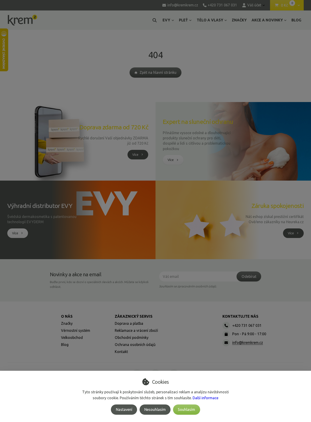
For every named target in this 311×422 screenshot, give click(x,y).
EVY (166, 20)
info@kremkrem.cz (247, 342)
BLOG (296, 20)
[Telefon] (226, 325)
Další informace (205, 398)
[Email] (226, 342)
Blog (65, 345)
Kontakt (121, 352)
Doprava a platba (129, 323)
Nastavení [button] (124, 409)
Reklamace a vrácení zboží (136, 330)
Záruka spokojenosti (278, 205)
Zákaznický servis (134, 316)
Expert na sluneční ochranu (198, 121)
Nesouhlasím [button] (155, 409)
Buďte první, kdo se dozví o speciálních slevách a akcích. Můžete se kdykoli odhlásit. (99, 284)
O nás (67, 316)
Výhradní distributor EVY (39, 205)
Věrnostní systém (75, 330)
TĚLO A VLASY (210, 20)
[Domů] (22, 20)
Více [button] (135, 154)
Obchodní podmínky (131, 337)
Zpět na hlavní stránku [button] (158, 72)
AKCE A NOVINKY (267, 20)
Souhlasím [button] (186, 409)
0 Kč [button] (287, 5)
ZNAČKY (239, 20)
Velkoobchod (72, 337)
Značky (67, 323)
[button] (298, 5)
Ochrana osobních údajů (135, 345)
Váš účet (254, 5)
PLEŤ (183, 20)
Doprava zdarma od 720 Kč (113, 127)
